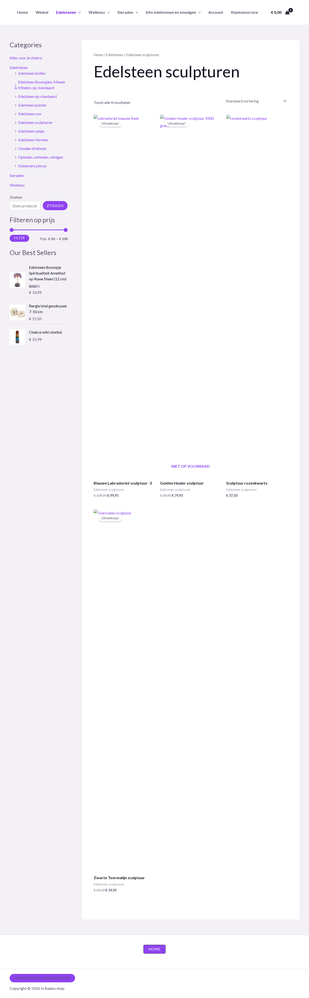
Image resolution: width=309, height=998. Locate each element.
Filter (19, 238)
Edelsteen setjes (31, 131)
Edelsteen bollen (31, 73)
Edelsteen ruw (29, 113)
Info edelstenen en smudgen (171, 12)
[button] (78, 12)
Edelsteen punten (32, 105)
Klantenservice (244, 12)
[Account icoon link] (298, 12)
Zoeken (16, 197)
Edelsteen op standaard (37, 96)
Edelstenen (66, 12)
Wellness (97, 12)
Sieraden (125, 12)
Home (22, 12)
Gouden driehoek (32, 148)
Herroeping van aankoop (42, 978)
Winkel (42, 12)
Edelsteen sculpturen (35, 122)
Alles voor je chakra (26, 57)
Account (215, 12)
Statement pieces (32, 165)
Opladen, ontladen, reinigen (40, 157)
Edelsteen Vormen (33, 139)
